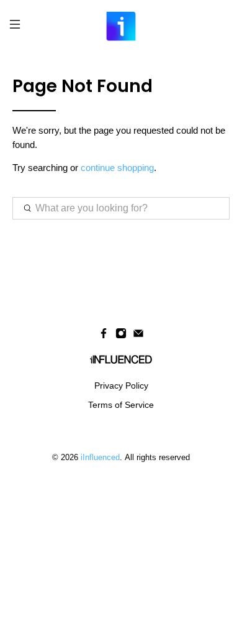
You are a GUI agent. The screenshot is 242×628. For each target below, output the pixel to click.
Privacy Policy (121, 385)
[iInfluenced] (121, 25)
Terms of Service (121, 405)
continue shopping (117, 167)
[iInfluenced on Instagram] (121, 336)
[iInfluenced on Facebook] (103, 336)
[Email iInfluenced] (138, 336)
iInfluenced (100, 457)
